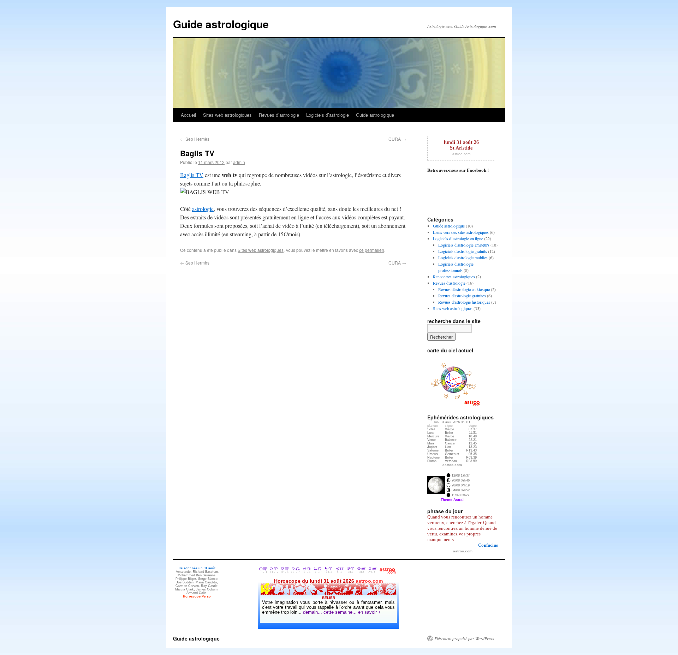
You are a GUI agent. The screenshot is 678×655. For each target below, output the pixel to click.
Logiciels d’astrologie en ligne (458, 238)
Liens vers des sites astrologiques (461, 232)
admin (239, 162)
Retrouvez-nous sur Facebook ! (458, 170)
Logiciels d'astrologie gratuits (462, 251)
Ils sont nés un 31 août (197, 568)
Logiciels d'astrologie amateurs (463, 245)
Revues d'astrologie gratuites (462, 295)
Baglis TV (191, 174)
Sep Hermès (194, 139)
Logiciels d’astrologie (327, 114)
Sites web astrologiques (227, 114)
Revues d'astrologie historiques (464, 302)
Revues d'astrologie (449, 283)
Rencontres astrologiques (454, 276)
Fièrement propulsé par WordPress (464, 638)
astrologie (203, 208)
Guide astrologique (221, 23)
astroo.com (461, 154)
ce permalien (371, 250)
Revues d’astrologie (279, 114)
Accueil (188, 114)
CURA (397, 139)
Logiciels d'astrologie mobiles (463, 257)
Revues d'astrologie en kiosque (464, 289)
